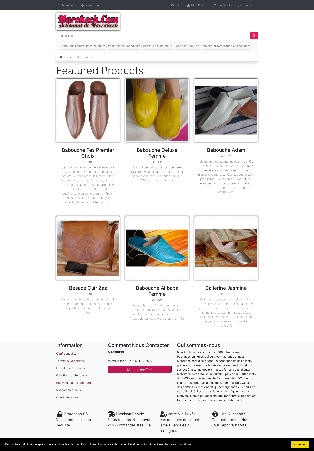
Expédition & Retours (70, 368)
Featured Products (79, 57)
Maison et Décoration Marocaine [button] (225, 46)
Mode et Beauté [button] (186, 46)
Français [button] (246, 5)
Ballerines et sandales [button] (123, 46)
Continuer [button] (300, 444)
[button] (177, 5)
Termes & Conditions (70, 361)
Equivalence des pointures (74, 382)
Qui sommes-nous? (69, 390)
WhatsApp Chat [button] (141, 369)
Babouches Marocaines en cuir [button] (82, 46)
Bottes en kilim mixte (157, 46)
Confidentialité (66, 353)
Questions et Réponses (72, 375)
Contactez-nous (67, 397)
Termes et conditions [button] (178, 444)
